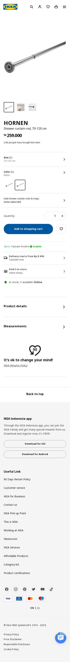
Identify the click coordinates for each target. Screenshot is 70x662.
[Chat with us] (60, 637)
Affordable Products (16, 556)
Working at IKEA (13, 530)
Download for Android (35, 454)
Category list (11, 564)
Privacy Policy (11, 634)
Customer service (14, 488)
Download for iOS (35, 443)
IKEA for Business (14, 496)
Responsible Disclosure (17, 644)
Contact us (10, 504)
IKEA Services (12, 547)
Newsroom (10, 539)
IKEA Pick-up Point (15, 513)
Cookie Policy (11, 649)
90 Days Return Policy (17, 479)
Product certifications (17, 573)
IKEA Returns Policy (15, 365)
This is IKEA (11, 522)
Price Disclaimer (13, 639)
